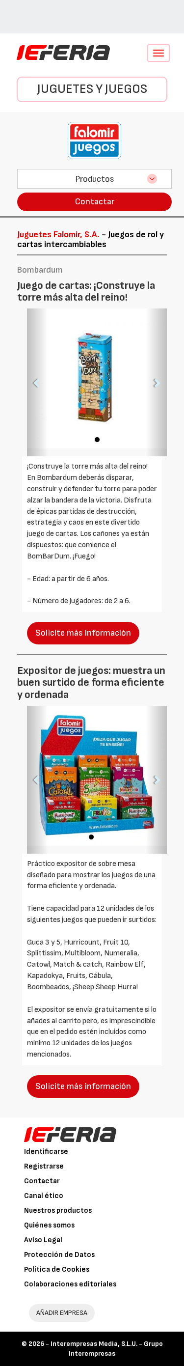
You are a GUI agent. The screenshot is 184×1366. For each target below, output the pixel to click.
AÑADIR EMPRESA (61, 1313)
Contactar (94, 201)
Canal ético (43, 1195)
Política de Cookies (56, 1269)
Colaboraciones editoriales (70, 1284)
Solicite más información (83, 633)
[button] (37, 382)
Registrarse (44, 1166)
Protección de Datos (59, 1254)
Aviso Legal (43, 1240)
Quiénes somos (49, 1225)
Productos (94, 179)
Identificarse (46, 1151)
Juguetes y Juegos (92, 89)
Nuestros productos (58, 1210)
